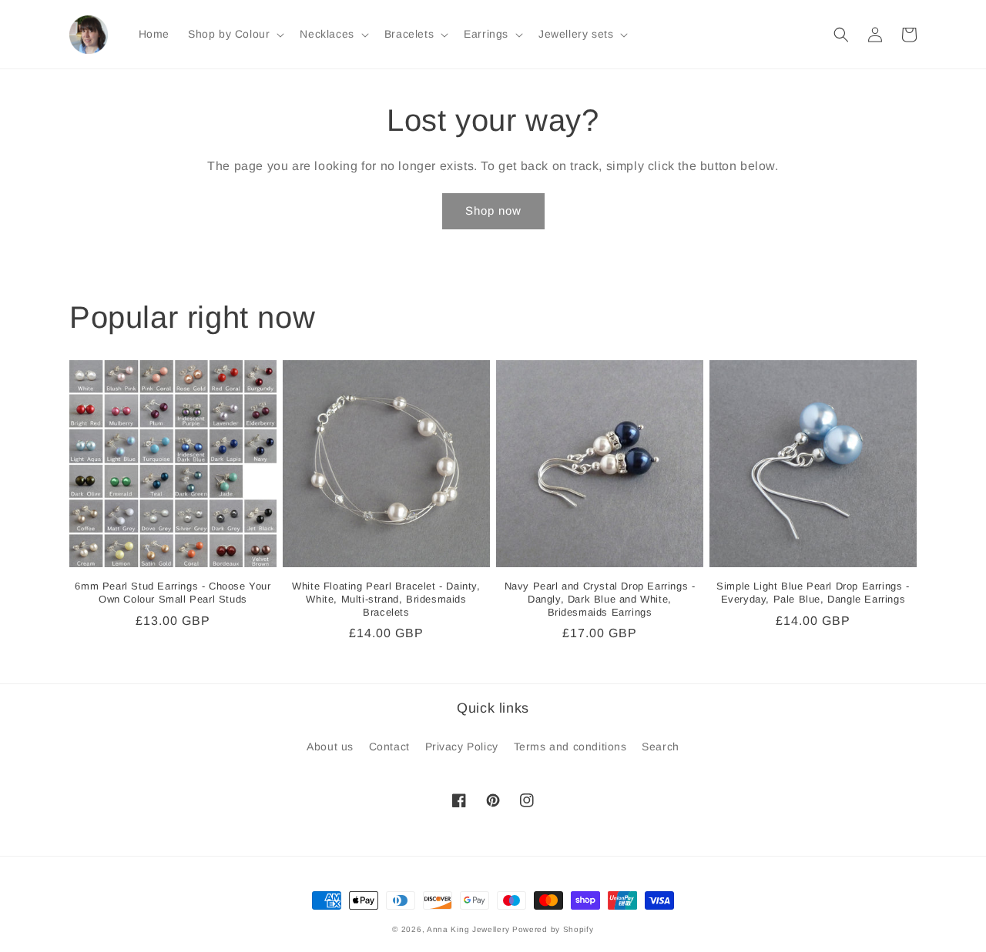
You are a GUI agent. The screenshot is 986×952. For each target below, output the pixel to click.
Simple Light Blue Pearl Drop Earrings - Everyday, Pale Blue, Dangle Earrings (812, 592)
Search (660, 746)
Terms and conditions (570, 746)
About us (330, 746)
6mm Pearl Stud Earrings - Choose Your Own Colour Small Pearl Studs (172, 592)
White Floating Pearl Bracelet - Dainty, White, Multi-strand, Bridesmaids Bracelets (386, 599)
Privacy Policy (461, 746)
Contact (389, 746)
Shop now (493, 210)
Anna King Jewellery (468, 929)
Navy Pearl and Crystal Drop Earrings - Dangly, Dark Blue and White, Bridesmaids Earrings (600, 599)
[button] (234, 34)
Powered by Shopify (553, 929)
